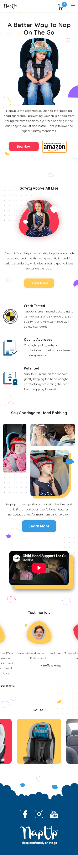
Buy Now (24, 146)
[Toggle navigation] (73, 5)
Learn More (39, 283)
